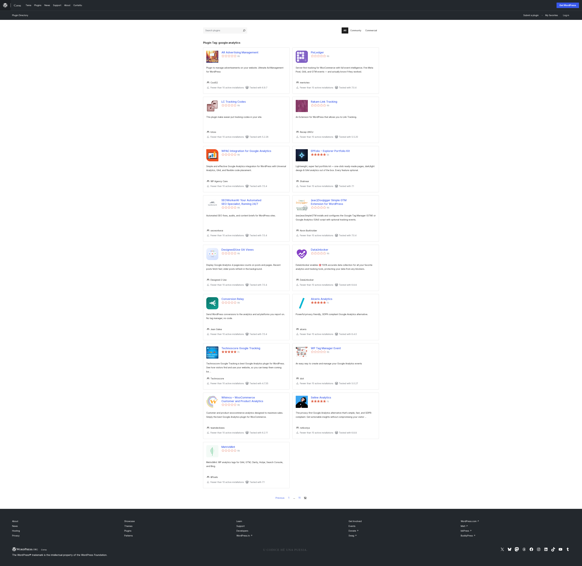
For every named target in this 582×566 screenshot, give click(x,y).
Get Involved (355, 521)
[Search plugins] (244, 30)
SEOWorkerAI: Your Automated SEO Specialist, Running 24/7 (241, 202)
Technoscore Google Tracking (240, 348)
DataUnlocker (319, 249)
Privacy (16, 535)
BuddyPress (468, 535)
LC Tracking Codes (233, 101)
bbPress (466, 530)
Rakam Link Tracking (324, 101)
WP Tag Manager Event (326, 348)
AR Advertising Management (239, 52)
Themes (128, 526)
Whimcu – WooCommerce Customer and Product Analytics (242, 399)
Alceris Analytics (321, 299)
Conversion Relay (232, 299)
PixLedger (317, 52)
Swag (353, 535)
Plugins (127, 530)
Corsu (44, 549)
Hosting (16, 530)
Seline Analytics (321, 397)
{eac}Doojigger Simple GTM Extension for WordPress (328, 202)
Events (352, 526)
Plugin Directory (20, 15)
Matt (464, 526)
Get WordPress (567, 5)
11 (299, 497)
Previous (280, 498)
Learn (239, 521)
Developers (242, 530)
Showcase (129, 521)
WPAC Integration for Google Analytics (246, 151)
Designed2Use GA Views (237, 249)
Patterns (128, 535)
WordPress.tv (244, 535)
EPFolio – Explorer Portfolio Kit (330, 151)
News (15, 526)
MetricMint (228, 446)
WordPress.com (470, 521)
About (15, 521)
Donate (354, 530)
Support (240, 526)
